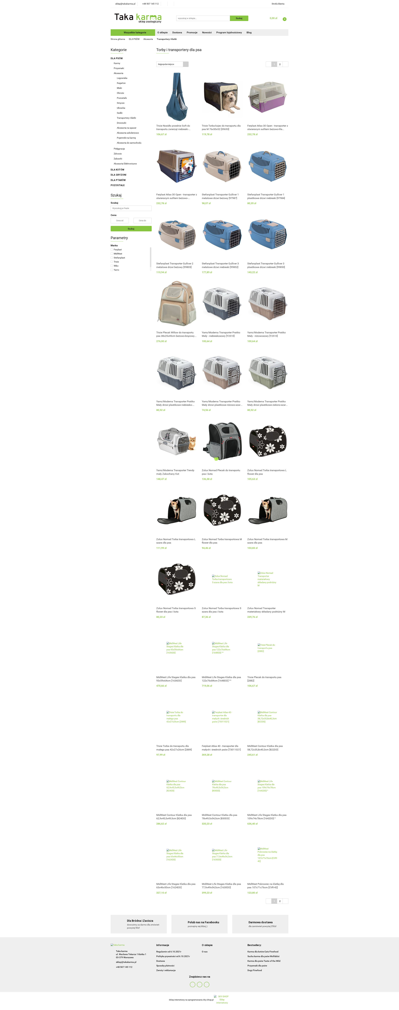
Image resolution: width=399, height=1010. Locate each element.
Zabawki (118, 158)
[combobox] (172, 64)
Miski (119, 88)
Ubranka (121, 108)
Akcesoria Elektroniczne (125, 163)
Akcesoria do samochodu (129, 143)
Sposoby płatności (165, 965)
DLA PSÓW (117, 58)
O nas (204, 951)
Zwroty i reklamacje (166, 970)
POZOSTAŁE (118, 185)
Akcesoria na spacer (126, 128)
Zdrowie (118, 153)
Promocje (192, 32)
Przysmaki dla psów (257, 965)
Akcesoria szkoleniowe (128, 133)
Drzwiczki (121, 123)
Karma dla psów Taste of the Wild (264, 961)
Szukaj (131, 228)
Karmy (117, 63)
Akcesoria (119, 73)
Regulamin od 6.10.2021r (168, 951)
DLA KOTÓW (118, 169)
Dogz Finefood (255, 970)
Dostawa (177, 32)
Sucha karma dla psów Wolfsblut (263, 956)
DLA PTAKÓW (118, 180)
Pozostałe (122, 98)
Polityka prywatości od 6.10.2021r (173, 956)
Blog (249, 32)
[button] (162, 945)
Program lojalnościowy (229, 32)
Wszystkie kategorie (134, 32)
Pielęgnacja (119, 148)
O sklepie (162, 32)
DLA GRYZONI (119, 174)
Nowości (207, 32)
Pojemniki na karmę (126, 138)
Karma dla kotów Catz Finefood (263, 951)
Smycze (121, 103)
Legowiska (122, 78)
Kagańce (121, 83)
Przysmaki (119, 68)
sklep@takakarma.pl (126, 962)
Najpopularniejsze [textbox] (166, 64)
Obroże (120, 93)
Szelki (119, 113)
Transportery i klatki (126, 118)
